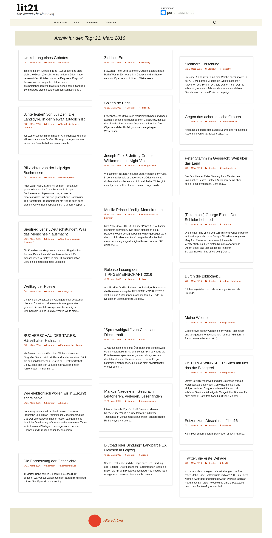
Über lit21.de (60, 22)
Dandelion (226, 224)
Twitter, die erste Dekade (205, 458)
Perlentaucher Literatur (71, 345)
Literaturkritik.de (229, 121)
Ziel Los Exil (114, 58)
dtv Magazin (66, 291)
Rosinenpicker (67, 177)
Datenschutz (111, 22)
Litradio (144, 279)
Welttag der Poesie (39, 286)
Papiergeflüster (148, 165)
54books (64, 62)
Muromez (226, 425)
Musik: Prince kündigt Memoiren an (133, 210)
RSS (76, 22)
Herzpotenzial (228, 372)
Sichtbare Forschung (202, 64)
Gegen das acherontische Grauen (213, 117)
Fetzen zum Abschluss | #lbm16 (211, 420)
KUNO (224, 463)
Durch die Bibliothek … (204, 276)
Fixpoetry (145, 62)
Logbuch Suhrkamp (231, 281)
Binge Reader (228, 322)
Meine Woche (196, 317)
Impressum (92, 22)
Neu (143, 339)
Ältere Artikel (108, 520)
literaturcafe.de (228, 168)
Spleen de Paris (117, 103)
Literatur (50, 62)
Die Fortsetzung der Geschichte (50, 461)
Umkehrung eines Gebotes (46, 58)
